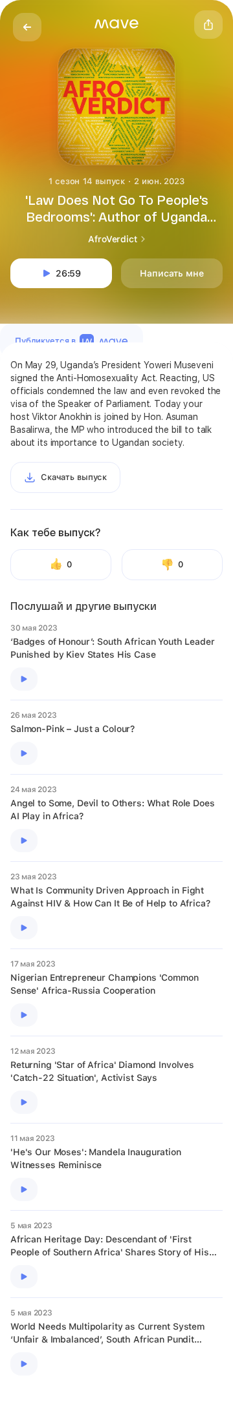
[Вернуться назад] (27, 27)
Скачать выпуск (74, 477)
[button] (116, 23)
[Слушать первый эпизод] (24, 679)
